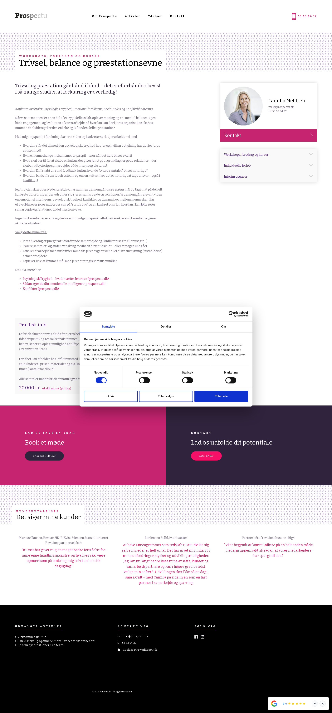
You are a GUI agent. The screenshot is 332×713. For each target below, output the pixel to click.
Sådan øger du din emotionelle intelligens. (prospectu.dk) (64, 284)
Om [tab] (223, 326)
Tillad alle (221, 396)
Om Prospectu (104, 16)
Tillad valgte (166, 396)
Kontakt (177, 16)
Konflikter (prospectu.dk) (41, 289)
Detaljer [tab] (166, 326)
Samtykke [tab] (108, 326)
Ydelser (155, 16)
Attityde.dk (105, 691)
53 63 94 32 (129, 643)
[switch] (144, 380)
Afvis (110, 396)
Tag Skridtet (44, 455)
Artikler (132, 16)
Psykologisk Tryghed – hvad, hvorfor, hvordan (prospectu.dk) (66, 279)
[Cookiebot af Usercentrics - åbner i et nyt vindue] (231, 314)
